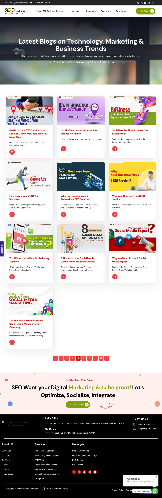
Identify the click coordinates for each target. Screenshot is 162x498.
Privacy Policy (118, 490)
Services (75, 11)
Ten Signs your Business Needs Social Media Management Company (26, 324)
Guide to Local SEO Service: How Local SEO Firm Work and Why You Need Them (28, 134)
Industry (90, 11)
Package (105, 11)
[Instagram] (141, 2)
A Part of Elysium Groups (56, 488)
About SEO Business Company (50, 11)
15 (101, 358)
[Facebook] (138, 2)
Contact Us (121, 11)
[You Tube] (95, 472)
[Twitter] (145, 2)
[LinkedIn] (148, 2)
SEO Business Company (30, 488)
